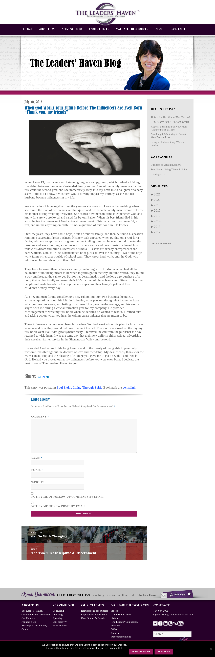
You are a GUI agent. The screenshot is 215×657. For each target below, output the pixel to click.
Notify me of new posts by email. (58, 506)
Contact (177, 29)
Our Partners (28, 618)
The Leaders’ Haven (32, 610)
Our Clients (99, 29)
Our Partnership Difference (36, 614)
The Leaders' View (121, 614)
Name (36, 458)
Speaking (57, 618)
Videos (115, 629)
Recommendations (121, 636)
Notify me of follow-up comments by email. (67, 497)
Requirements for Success (94, 610)
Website (38, 482)
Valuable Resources (132, 29)
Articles (115, 618)
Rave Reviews (60, 625)
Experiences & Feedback (94, 614)
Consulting (58, 610)
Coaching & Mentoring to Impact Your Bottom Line (168, 136)
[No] (210, 648)
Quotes (115, 633)
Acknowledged (141, 651)
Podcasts (115, 625)
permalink (129, 387)
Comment (40, 416)
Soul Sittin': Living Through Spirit (79, 387)
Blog (159, 29)
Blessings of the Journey (34, 625)
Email (37, 470)
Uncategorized (158, 174)
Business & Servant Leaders (166, 164)
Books (114, 610)
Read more (164, 651)
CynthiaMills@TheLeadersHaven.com (173, 614)
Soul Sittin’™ (60, 621)
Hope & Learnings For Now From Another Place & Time (169, 128)
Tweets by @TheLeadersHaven (161, 243)
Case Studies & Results (93, 618)
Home (27, 29)
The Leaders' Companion (124, 621)
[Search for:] (172, 634)
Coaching (58, 614)
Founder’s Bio (29, 621)
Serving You (72, 29)
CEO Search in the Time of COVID (170, 121)
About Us (47, 29)
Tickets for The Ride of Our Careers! (170, 117)
